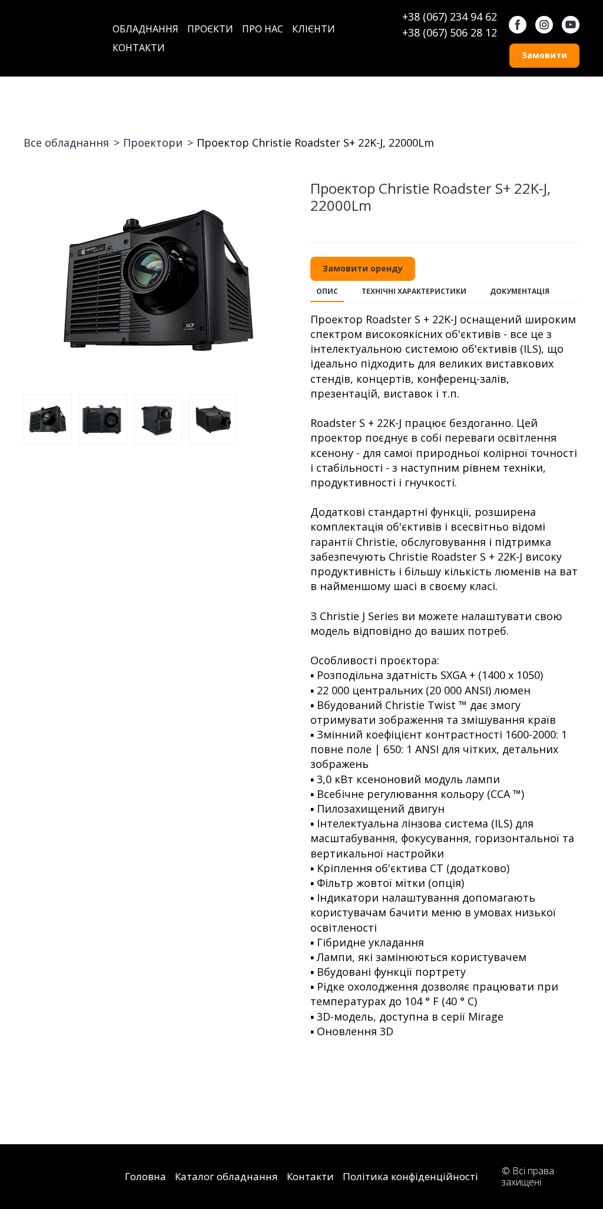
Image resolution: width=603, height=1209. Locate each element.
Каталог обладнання (226, 1176)
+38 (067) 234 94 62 (449, 16)
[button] (517, 25)
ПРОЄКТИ (210, 28)
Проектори (153, 142)
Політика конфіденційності (410, 1176)
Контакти (310, 1176)
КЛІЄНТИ (313, 28)
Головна (145, 1176)
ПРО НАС (262, 28)
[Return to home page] (59, 38)
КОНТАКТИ (138, 47)
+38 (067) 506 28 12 (449, 32)
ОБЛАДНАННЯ (145, 28)
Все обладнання (66, 142)
